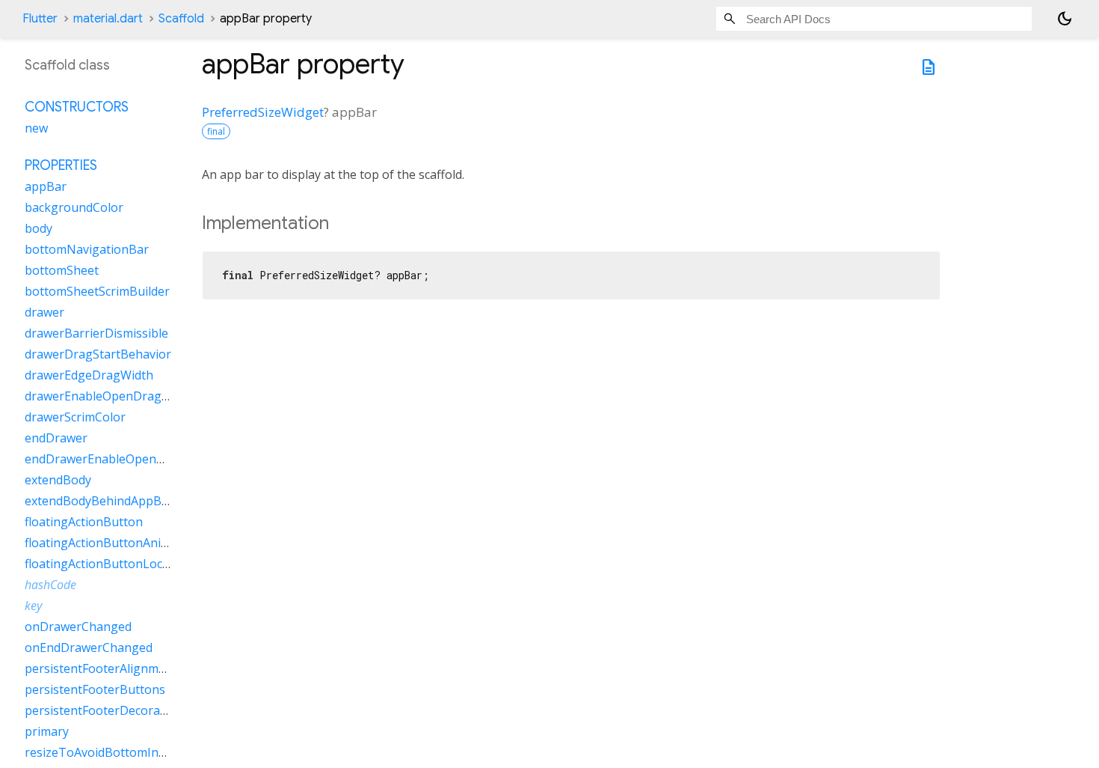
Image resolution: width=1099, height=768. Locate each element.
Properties (61, 165)
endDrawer (56, 438)
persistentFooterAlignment (101, 668)
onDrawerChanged (78, 626)
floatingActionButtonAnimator (110, 542)
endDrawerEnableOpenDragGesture (127, 459)
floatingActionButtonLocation (108, 563)
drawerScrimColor (75, 417)
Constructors (77, 107)
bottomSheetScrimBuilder (97, 291)
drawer (44, 312)
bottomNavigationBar (87, 249)
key (33, 605)
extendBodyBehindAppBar (99, 501)
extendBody (58, 480)
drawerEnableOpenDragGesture (115, 396)
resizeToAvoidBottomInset (100, 752)
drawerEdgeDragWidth (89, 375)
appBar (46, 186)
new (36, 128)
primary (47, 731)
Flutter (40, 18)
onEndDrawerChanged (89, 647)
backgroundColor (74, 207)
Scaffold (181, 18)
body (38, 228)
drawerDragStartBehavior (98, 354)
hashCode (50, 584)
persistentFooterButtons (95, 689)
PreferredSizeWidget (263, 112)
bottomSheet (62, 270)
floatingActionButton (84, 521)
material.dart (108, 18)
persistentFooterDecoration (103, 710)
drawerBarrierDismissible (96, 333)
